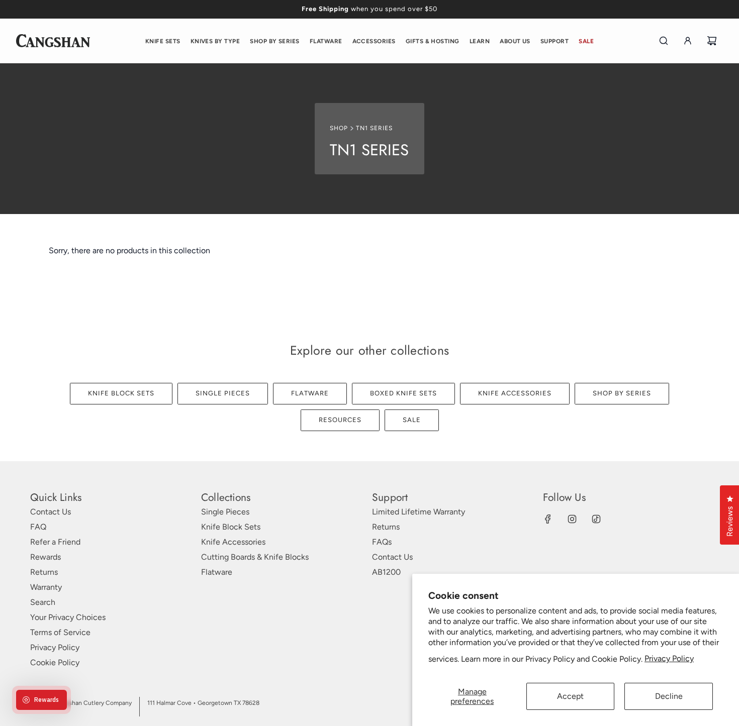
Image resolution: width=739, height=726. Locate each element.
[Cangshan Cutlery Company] (53, 40)
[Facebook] (548, 519)
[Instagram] (572, 519)
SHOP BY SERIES (622, 393)
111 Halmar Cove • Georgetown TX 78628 (203, 702)
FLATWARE (310, 393)
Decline (669, 696)
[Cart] (712, 41)
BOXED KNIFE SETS (403, 393)
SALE (412, 420)
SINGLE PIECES (223, 393)
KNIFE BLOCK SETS (121, 393)
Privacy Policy (669, 658)
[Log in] (688, 41)
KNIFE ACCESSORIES (514, 393)
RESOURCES (340, 420)
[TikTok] (596, 519)
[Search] (664, 41)
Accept (570, 696)
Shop (339, 128)
